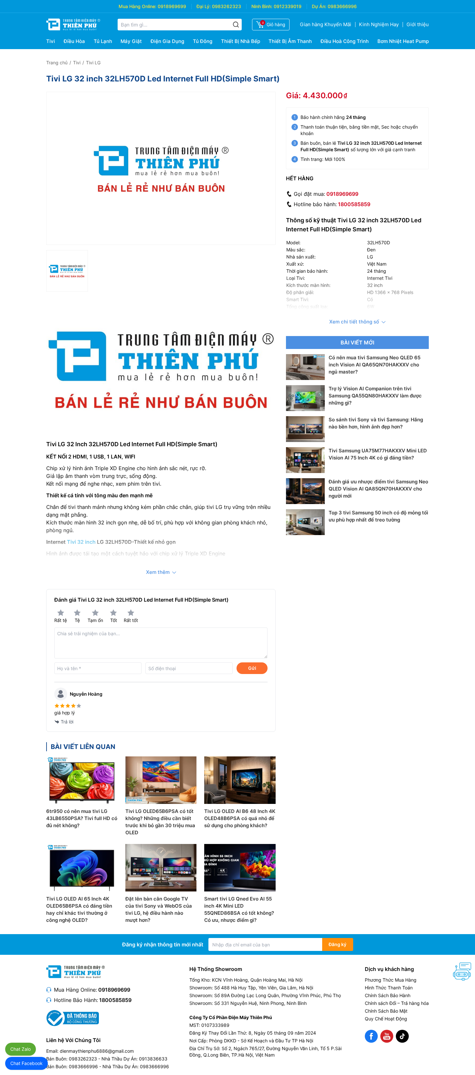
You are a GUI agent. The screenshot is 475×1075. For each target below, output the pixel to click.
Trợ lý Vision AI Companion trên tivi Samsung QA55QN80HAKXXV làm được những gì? (375, 395)
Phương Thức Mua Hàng (391, 980)
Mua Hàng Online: (137, 6)
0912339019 (287, 6)
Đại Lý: (203, 6)
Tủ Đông (202, 41)
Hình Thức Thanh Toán (389, 987)
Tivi (50, 41)
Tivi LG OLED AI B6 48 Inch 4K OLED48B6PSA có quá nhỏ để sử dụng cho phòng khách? (239, 818)
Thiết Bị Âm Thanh (290, 41)
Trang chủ (57, 62)
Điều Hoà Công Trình (345, 41)
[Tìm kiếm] (236, 24)
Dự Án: (319, 6)
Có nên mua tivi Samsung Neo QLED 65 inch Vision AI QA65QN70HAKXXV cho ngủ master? (374, 364)
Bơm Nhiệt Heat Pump (403, 41)
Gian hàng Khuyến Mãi (325, 24)
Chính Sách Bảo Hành (387, 995)
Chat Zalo (20, 1049)
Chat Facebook (26, 1063)
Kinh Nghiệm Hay (379, 24)
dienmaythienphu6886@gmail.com (97, 1051)
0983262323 (226, 6)
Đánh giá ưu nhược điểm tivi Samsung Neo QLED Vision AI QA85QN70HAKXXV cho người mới (378, 489)
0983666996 (342, 6)
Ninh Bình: (261, 6)
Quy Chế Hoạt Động (386, 1018)
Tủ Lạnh (103, 41)
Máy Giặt (131, 41)
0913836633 (153, 1058)
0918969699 (172, 6)
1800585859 (354, 204)
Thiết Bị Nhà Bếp (240, 41)
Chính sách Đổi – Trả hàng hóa (397, 1003)
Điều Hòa (74, 41)
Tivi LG (93, 62)
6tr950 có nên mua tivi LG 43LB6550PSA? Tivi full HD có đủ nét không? (81, 818)
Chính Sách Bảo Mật (386, 1011)
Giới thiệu (417, 24)
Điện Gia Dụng (167, 41)
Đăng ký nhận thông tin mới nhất (162, 944)
